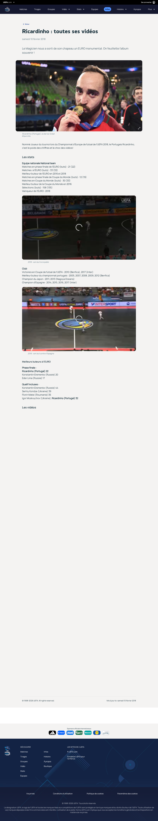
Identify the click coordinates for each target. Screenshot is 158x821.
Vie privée (30, 793)
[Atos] (70, 732)
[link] (23, 9)
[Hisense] (88, 732)
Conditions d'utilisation (63, 793)
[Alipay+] (61, 732)
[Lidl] (97, 732)
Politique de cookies (95, 793)
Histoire (47, 756)
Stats (22, 771)
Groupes (24, 761)
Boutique (48, 766)
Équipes (23, 776)
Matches (24, 751)
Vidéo (22, 766)
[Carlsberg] (79, 732)
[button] (65, 9)
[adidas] (52, 732)
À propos (47, 761)
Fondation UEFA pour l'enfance (76, 757)
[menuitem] (24, 9)
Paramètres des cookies (127, 793)
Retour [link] (27, 24)
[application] (79, 228)
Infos (46, 751)
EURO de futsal (7, 9)
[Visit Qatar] (106, 732)
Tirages (23, 756)
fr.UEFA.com (72, 751)
